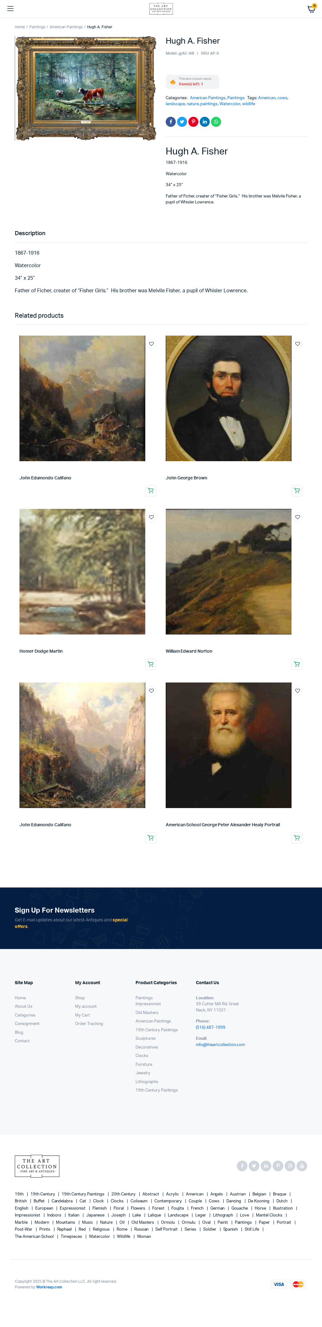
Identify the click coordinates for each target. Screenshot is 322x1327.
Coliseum (139, 1201)
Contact (22, 1041)
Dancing (234, 1201)
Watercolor (229, 104)
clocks (118, 1201)
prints (45, 1229)
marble (22, 1223)
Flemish (100, 1208)
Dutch (282, 1201)
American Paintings (66, 27)
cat (83, 1201)
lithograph (223, 1215)
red (83, 1229)
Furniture (144, 1065)
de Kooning (259, 1201)
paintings (209, 104)
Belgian (260, 1194)
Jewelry (143, 1073)
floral (119, 1208)
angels (217, 1194)
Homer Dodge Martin (41, 651)
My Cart (82, 1015)
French (197, 1208)
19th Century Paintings (157, 1030)
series (191, 1229)
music (88, 1223)
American (267, 98)
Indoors (55, 1215)
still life (252, 1229)
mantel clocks (269, 1215)
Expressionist (73, 1208)
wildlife (248, 104)
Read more (150, 490)
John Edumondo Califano (45, 478)
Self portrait (167, 1229)
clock (99, 1201)
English (22, 1208)
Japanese (95, 1215)
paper (265, 1223)
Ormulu (189, 1223)
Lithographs (147, 1082)
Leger (201, 1215)
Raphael (65, 1229)
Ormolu (168, 1223)
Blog (19, 1033)
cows (282, 98)
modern (42, 1223)
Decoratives (147, 1047)
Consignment (27, 1024)
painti (223, 1223)
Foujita (178, 1208)
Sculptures (146, 1039)
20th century (124, 1194)
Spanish (231, 1229)
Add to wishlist (151, 344)
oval (207, 1223)
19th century (43, 1194)
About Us (23, 1007)
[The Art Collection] (161, 9)
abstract (151, 1194)
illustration (283, 1208)
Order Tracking (89, 1024)
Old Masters (147, 1013)
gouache (240, 1208)
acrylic (173, 1194)
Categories (25, 1015)
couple (196, 1201)
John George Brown (186, 478)
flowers (139, 1208)
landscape (175, 104)
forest (158, 1208)
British (21, 1201)
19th (20, 1194)
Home (20, 27)
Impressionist (148, 1004)
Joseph (118, 1215)
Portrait (284, 1223)
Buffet (40, 1201)
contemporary (168, 1201)
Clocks (142, 1056)
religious (102, 1229)
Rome (122, 1229)
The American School (35, 1237)
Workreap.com (49, 1287)
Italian (74, 1215)
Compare (154, 356)
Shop (80, 998)
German (218, 1208)
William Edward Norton (189, 651)
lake (137, 1215)
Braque (280, 1194)
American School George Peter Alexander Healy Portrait (223, 825)
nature (193, 104)
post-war (24, 1229)
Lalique (155, 1215)
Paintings (37, 27)
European (44, 1208)
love (245, 1215)
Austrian (238, 1194)
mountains (66, 1223)
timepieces (72, 1237)
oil (122, 1223)
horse (261, 1208)
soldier (210, 1229)
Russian (142, 1229)
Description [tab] (30, 233)
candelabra (63, 1201)
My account (86, 1007)
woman (144, 1237)
